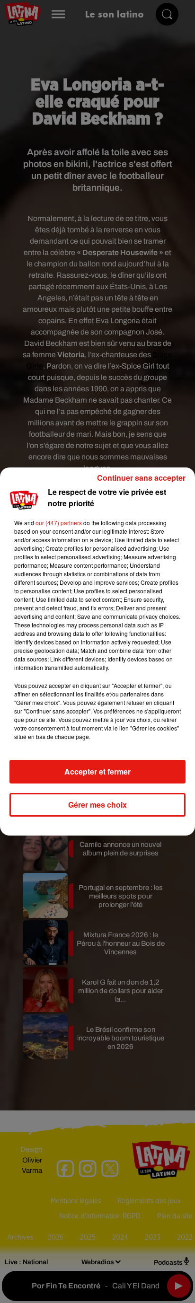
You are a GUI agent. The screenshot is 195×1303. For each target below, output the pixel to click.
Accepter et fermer (97, 771)
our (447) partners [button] (58, 523)
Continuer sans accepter (141, 477)
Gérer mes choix (97, 804)
